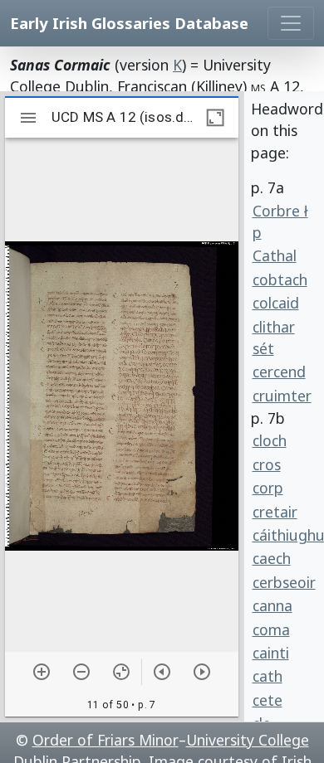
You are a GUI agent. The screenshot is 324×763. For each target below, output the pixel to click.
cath (267, 676)
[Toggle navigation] (291, 23)
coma (271, 629)
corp (268, 488)
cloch (270, 440)
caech (272, 558)
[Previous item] (162, 672)
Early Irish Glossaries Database (129, 22)
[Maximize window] (215, 118)
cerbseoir (284, 582)
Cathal (275, 255)
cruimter (282, 396)
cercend (279, 372)
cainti (271, 653)
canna (272, 605)
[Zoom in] (41, 672)
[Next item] (202, 672)
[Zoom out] (81, 672)
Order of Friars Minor (105, 740)
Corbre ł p (280, 221)
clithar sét (274, 337)
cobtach (280, 279)
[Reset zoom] (121, 672)
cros (267, 464)
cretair (275, 512)
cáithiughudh (285, 535)
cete (267, 700)
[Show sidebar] (28, 118)
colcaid (276, 303)
